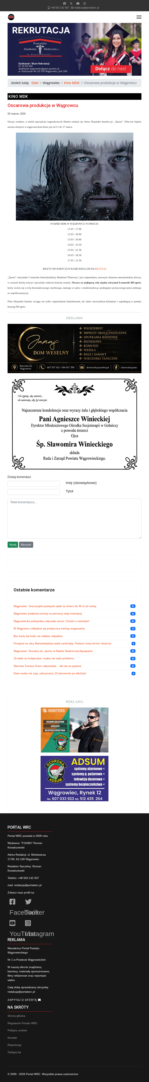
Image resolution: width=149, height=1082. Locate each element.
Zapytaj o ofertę (23, 999)
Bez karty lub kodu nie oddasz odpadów (38, 636)
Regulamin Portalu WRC (22, 1023)
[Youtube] (78, 3)
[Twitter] (71, 3)
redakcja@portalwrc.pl (86, 7)
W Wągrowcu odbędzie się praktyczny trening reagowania (49, 628)
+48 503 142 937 (59, 7)
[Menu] (139, 17)
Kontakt (12, 1037)
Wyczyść (26, 544)
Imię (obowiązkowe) (81, 483)
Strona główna (16, 1015)
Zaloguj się (14, 1052)
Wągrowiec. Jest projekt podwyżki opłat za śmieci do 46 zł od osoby (55, 606)
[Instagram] (84, 3)
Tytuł (69, 491)
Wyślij (12, 544)
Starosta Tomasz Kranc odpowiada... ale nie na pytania (47, 665)
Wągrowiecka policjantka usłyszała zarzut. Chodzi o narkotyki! (51, 621)
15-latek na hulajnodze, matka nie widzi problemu (44, 658)
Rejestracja (14, 1044)
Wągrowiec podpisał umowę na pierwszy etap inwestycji (48, 613)
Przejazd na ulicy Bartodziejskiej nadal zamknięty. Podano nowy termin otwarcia (62, 643)
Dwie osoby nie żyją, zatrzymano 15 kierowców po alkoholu (50, 673)
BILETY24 (100, 268)
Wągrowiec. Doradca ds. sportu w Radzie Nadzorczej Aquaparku (53, 651)
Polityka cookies (17, 1030)
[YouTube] (15, 924)
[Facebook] (64, 3)
